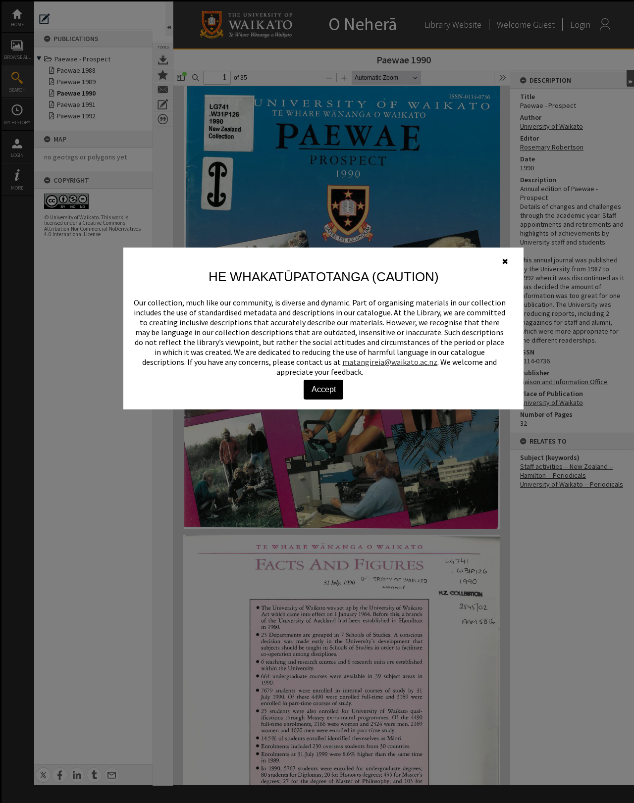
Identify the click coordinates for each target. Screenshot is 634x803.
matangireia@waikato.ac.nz (389, 362)
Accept (324, 389)
